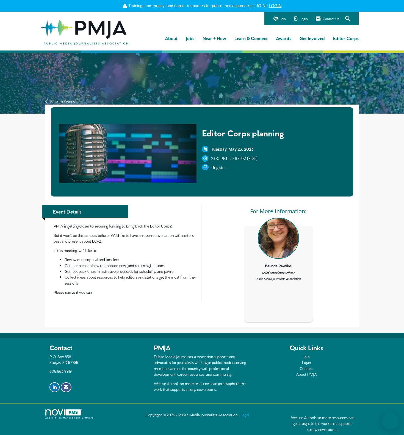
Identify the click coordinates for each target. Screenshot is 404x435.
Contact (306, 368)
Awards (283, 38)
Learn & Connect (251, 38)
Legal (244, 414)
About (171, 38)
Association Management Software (69, 418)
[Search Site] (348, 19)
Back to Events (62, 101)
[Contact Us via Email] (66, 387)
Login (306, 362)
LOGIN (275, 5)
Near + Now (214, 38)
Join (306, 356)
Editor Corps (346, 38)
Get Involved (312, 38)
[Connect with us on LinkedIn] (54, 387)
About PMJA (306, 374)
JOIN (260, 5)
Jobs (190, 38)
